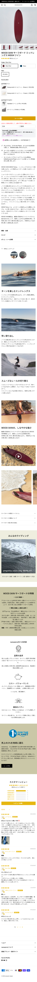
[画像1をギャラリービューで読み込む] (18, 25)
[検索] (6, 5)
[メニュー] (2, 5)
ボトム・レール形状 (7, 239)
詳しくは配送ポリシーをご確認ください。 (13, 135)
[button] (5, 58)
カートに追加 (18, 118)
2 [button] (17, 927)
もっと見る (7, 766)
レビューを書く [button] (18, 803)
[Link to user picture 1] (5, 840)
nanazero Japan (9, 976)
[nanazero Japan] (18, 5)
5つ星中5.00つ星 (23, 785)
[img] (5, 814)
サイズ (3, 235)
